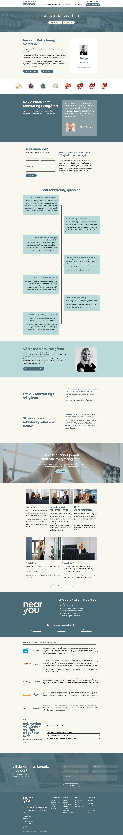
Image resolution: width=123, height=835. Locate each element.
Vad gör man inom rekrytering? (55, 729)
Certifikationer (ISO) (93, 806)
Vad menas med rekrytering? (55, 726)
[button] (87, 2)
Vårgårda (81, 159)
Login (91, 1)
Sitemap (90, 812)
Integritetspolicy (92, 808)
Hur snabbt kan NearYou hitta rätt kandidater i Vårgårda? (62, 738)
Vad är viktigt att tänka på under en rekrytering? (60, 732)
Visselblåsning (91, 810)
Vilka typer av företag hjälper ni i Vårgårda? (59, 735)
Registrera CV (96, 1)
